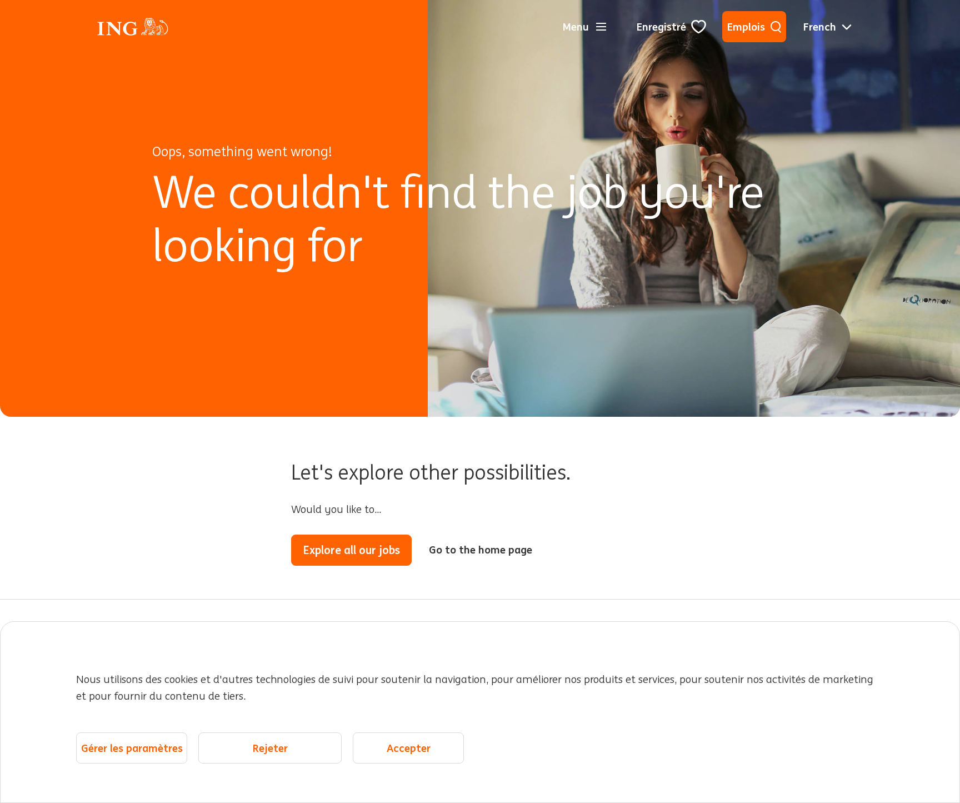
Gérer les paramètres (132, 748)
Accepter (409, 748)
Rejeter (270, 748)
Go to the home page (480, 549)
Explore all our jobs (351, 550)
